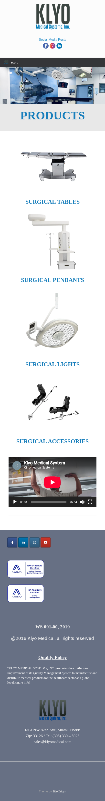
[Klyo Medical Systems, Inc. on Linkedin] (23, 542)
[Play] (14, 501)
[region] (52, 85)
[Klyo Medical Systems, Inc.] (52, 17)
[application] (52, 482)
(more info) (22, 682)
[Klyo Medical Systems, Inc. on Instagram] (35, 542)
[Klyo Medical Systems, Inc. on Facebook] (12, 542)
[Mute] (82, 501)
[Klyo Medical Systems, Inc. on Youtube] (46, 542)
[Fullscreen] (90, 501)
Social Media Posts (52, 39)
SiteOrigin (59, 791)
